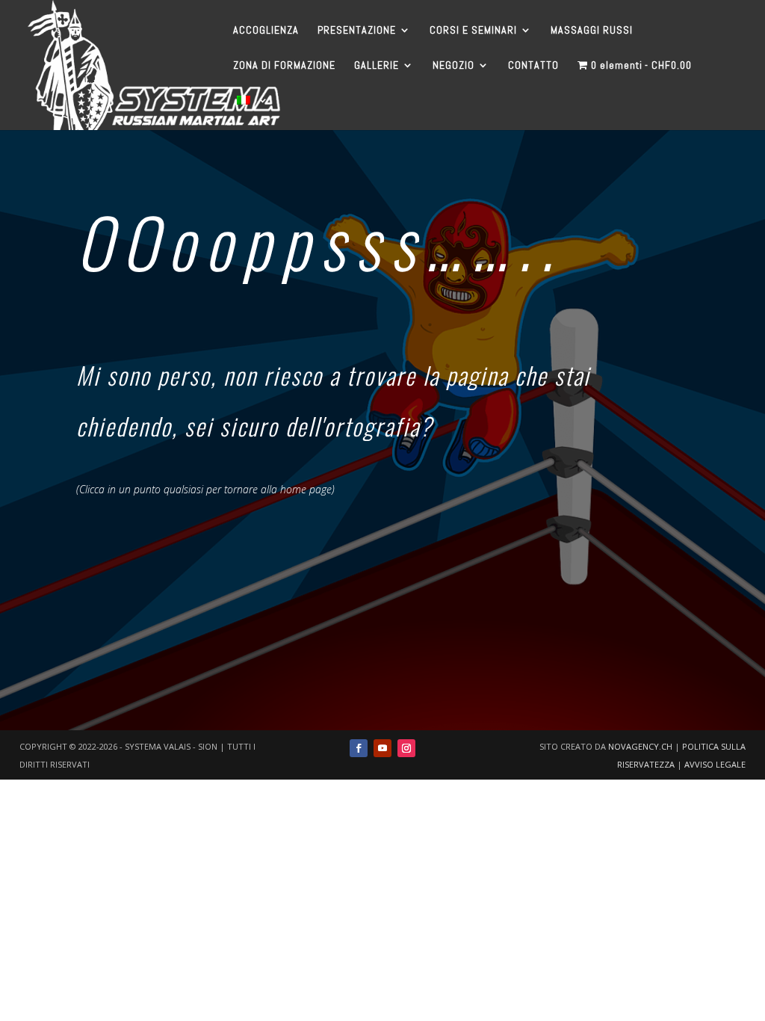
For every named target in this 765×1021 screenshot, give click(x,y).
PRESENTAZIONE (357, 31)
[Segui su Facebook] (359, 748)
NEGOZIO (453, 66)
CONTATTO (533, 66)
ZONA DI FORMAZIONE (284, 66)
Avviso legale (715, 764)
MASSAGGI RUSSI (592, 31)
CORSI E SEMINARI (473, 31)
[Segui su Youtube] (382, 748)
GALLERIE (376, 66)
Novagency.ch (640, 746)
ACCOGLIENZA (266, 31)
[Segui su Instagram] (406, 748)
